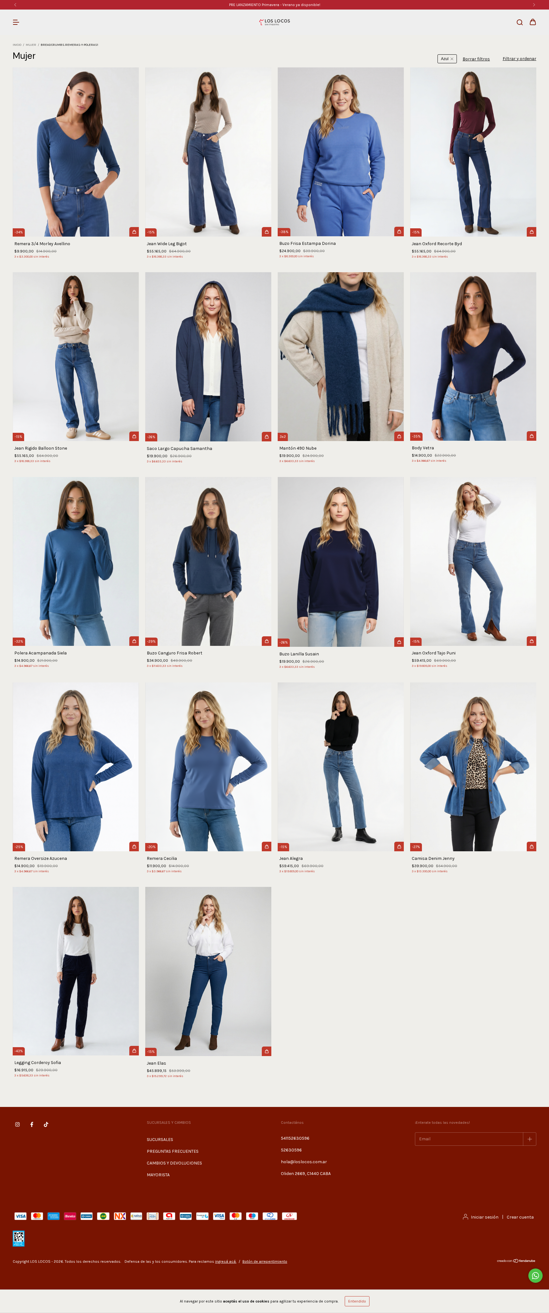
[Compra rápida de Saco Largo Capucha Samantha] (266, 436)
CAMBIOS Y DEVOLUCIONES (174, 1163)
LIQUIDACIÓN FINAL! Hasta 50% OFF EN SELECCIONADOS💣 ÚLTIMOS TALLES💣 (274, 5)
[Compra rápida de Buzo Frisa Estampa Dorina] (399, 231)
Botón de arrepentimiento (264, 1261)
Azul (445, 59)
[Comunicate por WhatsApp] (535, 1275)
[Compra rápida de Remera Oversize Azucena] (134, 846)
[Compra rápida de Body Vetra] (531, 436)
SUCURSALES (160, 1139)
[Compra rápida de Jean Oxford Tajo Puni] (531, 641)
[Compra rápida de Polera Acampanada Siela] (134, 641)
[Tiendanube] (516, 1262)
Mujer (31, 45)
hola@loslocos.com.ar (304, 1161)
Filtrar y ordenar (519, 58)
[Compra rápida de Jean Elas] (266, 1051)
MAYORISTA (158, 1175)
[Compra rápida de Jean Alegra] (399, 846)
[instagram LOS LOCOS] (17, 1124)
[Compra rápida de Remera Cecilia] (266, 846)
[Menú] (16, 22)
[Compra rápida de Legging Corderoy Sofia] (134, 1050)
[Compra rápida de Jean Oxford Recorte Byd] (531, 232)
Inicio (17, 45)
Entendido (357, 1301)
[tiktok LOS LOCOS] (46, 1124)
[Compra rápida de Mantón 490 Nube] (399, 436)
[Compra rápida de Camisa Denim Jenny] (531, 846)
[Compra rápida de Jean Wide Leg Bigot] (266, 232)
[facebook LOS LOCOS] (32, 1124)
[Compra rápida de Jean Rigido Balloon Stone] (134, 436)
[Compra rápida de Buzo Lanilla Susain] (399, 642)
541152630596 (295, 1138)
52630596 (291, 1150)
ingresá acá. (225, 1261)
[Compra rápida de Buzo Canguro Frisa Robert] (266, 641)
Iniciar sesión (484, 1217)
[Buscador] (520, 22)
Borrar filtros (476, 59)
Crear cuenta (520, 1217)
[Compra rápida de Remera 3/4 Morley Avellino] (134, 232)
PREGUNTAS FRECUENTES (173, 1151)
